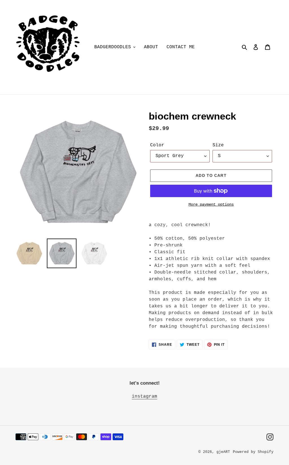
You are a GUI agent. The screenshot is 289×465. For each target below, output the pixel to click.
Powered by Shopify (253, 452)
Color (157, 145)
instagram (144, 396)
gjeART (223, 452)
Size (218, 145)
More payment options (211, 204)
